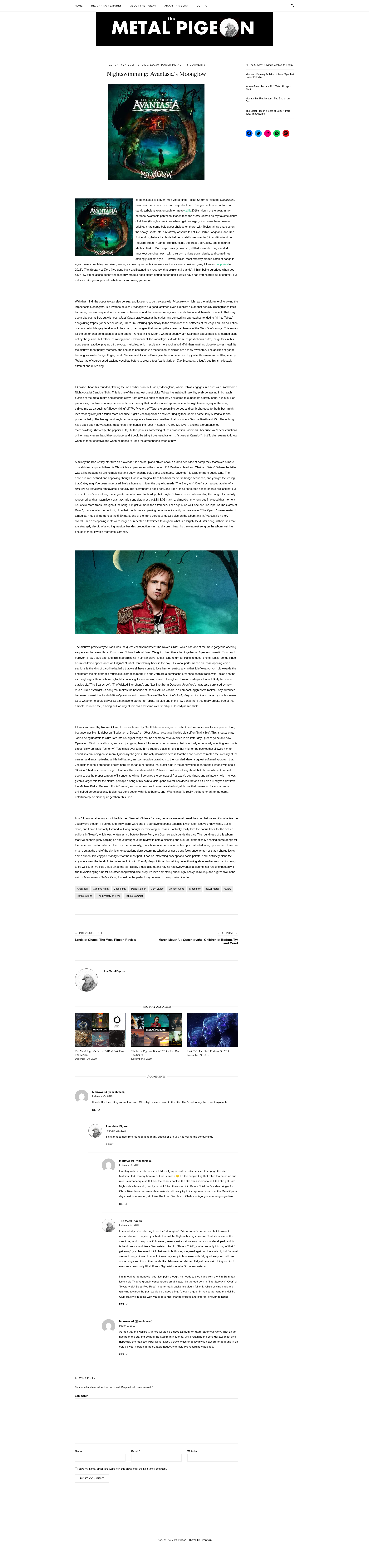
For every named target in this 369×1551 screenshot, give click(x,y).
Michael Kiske (176, 888)
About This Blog (176, 5)
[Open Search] (292, 5)
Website (192, 1451)
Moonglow (194, 888)
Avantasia (82, 888)
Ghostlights (120, 888)
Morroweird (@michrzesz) (108, 1091)
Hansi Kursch (138, 888)
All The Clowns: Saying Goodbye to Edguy (269, 65)
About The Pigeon (143, 5)
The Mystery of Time (109, 895)
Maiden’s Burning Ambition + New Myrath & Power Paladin (270, 76)
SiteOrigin (206, 1540)
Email (135, 1451)
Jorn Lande (157, 888)
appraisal (223, 264)
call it (187, 210)
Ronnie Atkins (84, 895)
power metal (212, 888)
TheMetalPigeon (114, 971)
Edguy (155, 65)
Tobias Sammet (134, 895)
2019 (145, 65)
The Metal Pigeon (117, 1126)
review (227, 888)
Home (79, 5)
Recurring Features (106, 5)
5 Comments (196, 65)
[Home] (184, 45)
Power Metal (171, 65)
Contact (203, 5)
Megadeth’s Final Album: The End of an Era (268, 100)
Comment (81, 1395)
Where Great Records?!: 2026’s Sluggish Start (268, 88)
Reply (96, 1110)
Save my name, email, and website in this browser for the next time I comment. (122, 1468)
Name (79, 1451)
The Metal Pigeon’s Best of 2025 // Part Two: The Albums (268, 112)
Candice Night (101, 888)
